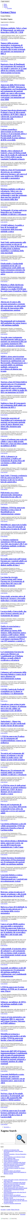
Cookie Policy (14, 1218)
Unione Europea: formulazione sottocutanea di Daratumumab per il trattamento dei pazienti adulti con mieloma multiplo (13, 861)
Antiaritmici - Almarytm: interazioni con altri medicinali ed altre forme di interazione (13, 723)
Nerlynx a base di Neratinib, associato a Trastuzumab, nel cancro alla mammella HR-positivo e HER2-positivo (12, 1097)
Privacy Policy (5, 1218)
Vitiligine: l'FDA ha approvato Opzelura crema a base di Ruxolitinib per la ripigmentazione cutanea (13, 511)
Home (5, 4)
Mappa (5, 5)
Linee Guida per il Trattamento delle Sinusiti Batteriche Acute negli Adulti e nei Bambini (14, 1163)
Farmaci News (8, 12)
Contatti (8, 1209)
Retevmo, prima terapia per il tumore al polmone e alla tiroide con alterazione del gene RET (13, 894)
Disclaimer (22, 1214)
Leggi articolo (4, 39)
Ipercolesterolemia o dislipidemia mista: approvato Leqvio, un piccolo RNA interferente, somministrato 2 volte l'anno (14, 844)
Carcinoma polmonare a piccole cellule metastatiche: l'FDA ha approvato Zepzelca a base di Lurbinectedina (13, 827)
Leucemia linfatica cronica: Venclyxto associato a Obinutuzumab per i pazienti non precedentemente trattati (14, 878)
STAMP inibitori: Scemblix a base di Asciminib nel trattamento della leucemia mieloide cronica (12, 228)
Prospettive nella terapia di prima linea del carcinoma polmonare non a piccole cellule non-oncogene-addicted (15, 1201)
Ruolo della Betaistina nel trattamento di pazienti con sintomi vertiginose (13, 1166)
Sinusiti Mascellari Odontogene (11, 1159)
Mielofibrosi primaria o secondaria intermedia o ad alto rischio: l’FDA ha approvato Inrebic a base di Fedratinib (13, 1037)
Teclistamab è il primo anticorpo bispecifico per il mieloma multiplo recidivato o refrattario (14, 212)
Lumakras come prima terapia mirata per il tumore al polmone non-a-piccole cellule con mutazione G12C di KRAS (13, 707)
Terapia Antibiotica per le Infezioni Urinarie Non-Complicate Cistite (14, 1157)
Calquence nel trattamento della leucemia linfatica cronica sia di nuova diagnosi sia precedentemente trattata (13, 675)
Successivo (7, 1127)
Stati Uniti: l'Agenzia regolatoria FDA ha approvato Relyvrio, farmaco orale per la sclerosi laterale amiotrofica (14, 479)
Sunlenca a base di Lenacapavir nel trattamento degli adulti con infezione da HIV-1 (13, 405)
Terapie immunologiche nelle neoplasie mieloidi (15, 1188)
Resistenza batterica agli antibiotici (12, 1171)
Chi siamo (9, 8)
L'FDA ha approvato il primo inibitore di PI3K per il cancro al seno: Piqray (14, 989)
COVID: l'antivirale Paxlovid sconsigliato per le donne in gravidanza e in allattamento (12, 691)
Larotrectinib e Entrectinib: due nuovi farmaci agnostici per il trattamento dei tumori (13, 613)
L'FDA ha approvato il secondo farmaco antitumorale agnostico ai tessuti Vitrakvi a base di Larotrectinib (13, 1114)
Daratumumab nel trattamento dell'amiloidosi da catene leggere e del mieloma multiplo (14, 323)
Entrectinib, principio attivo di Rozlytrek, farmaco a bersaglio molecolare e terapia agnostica (13, 598)
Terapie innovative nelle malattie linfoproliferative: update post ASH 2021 (14, 1186)
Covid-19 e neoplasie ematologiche (12, 1203)
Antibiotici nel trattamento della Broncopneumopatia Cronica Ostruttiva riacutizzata (13, 1151)
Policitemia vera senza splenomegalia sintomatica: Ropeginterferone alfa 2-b (11, 495)
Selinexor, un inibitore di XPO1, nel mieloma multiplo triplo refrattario (13, 1004)
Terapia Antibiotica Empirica (11, 1161)
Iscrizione (4, 24)
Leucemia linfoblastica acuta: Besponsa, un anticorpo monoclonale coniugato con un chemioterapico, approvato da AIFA (13, 1078)
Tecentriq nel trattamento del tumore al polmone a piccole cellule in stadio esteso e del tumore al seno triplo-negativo (13, 756)
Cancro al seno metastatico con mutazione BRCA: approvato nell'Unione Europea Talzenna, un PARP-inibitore (13, 1020)
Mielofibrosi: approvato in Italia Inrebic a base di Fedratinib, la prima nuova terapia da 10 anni (14, 527)
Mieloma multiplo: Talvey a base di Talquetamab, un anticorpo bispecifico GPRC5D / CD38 (14, 30)
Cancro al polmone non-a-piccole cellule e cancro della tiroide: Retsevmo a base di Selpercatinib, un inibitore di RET (14, 442)
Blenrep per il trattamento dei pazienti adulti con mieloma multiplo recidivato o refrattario (13, 772)
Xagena (6, 7)
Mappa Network (15, 1209)
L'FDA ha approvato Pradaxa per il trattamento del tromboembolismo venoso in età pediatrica (13, 739)
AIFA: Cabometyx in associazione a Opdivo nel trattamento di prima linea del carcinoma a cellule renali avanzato (13, 460)
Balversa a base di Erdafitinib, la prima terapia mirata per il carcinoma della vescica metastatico (14, 910)
